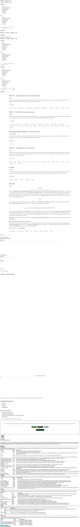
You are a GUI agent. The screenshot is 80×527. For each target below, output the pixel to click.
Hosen (15, 161)
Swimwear (62, 161)
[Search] (14, 89)
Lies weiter (12, 104)
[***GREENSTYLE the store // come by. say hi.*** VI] (33, 303)
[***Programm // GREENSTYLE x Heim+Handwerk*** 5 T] (59, 325)
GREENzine (4, 10)
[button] (40, 15)
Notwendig (3, 446)
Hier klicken (22, 228)
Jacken (19, 161)
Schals (53, 161)
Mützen (40, 161)
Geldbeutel (16, 179)
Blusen (11, 161)
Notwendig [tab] (2, 445)
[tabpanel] (40, 461)
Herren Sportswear (61, 124)
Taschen (11, 127)
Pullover (44, 161)
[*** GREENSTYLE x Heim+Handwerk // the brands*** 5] (20, 283)
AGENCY (4, 13)
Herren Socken (53, 124)
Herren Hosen (12, 124)
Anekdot (11, 167)
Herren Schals (40, 124)
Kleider (27, 161)
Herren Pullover (33, 124)
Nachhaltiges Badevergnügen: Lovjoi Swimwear (24, 131)
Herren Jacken (19, 124)
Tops (15, 163)
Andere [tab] (1, 515)
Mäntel (35, 161)
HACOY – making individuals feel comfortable (24, 96)
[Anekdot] (11, 169)
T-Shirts (67, 161)
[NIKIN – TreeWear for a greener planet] (10, 114)
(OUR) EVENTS (5, 9)
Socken (57, 161)
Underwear (20, 163)
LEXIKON (4, 12)
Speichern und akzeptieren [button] (4, 525)
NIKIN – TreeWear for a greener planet (21, 112)
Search (2, 27)
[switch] (0, 475)
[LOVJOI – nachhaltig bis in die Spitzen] (10, 150)
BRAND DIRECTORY (6, 18)
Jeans (23, 161)
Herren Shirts (47, 124)
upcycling (32, 179)
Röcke (49, 161)
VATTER (12, 184)
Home (3, 6)
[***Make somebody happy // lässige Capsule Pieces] (46, 313)
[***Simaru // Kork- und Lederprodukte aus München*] (73, 309)
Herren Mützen (26, 124)
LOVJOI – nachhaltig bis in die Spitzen (22, 148)
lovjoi (32, 161)
